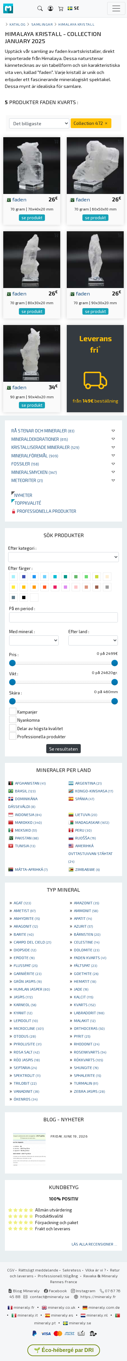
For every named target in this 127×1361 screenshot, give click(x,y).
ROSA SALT (26, 1052)
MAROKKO (28, 822)
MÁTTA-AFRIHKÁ (31, 869)
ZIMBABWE (87, 869)
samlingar (42, 24)
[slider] (12, 663)
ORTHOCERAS (89, 1028)
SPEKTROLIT (27, 1075)
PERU (83, 830)
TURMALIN (86, 1083)
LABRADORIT (89, 1012)
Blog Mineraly (26, 1290)
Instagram (85, 1290)
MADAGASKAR (92, 822)
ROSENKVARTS (90, 1052)
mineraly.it (28, 1315)
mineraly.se (79, 1322)
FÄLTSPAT (85, 965)
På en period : (22, 608)
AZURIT (83, 926)
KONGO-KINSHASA (94, 791)
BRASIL (25, 791)
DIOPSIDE (25, 949)
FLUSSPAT (25, 965)
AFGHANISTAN (30, 783)
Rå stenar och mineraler (43, 430)
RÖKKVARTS (88, 1059)
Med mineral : (22, 631)
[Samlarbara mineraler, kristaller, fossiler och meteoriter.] (8, 8)
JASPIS (23, 996)
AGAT (22, 902)
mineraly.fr (24, 1307)
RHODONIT (86, 1044)
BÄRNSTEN (87, 934)
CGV (10, 1270)
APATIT (83, 918)
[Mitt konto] (50, 9)
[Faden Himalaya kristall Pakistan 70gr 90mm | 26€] (95, 259)
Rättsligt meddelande (38, 1270)
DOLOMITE (86, 949)
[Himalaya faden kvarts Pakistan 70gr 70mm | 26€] (31, 165)
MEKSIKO (26, 830)
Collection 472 (89, 123)
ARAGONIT (26, 926)
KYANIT (23, 1012)
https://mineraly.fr (98, 1296)
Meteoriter (27, 480)
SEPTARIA (25, 1067)
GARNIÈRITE (27, 973)
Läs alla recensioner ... (94, 1244)
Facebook (57, 1290)
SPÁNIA (84, 798)
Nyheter (21, 495)
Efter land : (78, 631)
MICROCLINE (29, 1028)
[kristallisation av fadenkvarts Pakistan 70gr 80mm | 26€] (31, 259)
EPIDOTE (24, 957)
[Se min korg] (61, 9)
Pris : (14, 654)
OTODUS (25, 1036)
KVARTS (84, 1004)
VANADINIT (26, 1091)
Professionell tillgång (58, 1275)
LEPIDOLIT (26, 1020)
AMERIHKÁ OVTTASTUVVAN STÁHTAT (90, 853)
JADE (81, 989)
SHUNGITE (86, 1067)
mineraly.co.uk (61, 1307)
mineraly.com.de (104, 1307)
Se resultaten (63, 749)
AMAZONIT (86, 902)
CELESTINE (86, 942)
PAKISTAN (26, 838)
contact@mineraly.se (49, 1296)
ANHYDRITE (27, 918)
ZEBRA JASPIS (89, 1091)
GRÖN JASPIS (28, 981)
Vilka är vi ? (95, 1270)
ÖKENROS (25, 1099)
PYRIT (82, 1036)
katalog (17, 24)
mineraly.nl (97, 1315)
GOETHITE (86, 973)
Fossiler (25, 463)
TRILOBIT (25, 1083)
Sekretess (72, 1270)
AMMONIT (86, 910)
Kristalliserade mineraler (45, 447)
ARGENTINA (88, 783)
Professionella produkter (46, 511)
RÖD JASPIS (27, 1059)
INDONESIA (28, 814)
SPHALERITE (87, 1075)
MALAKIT (84, 1020)
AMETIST (24, 910)
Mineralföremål (34, 455)
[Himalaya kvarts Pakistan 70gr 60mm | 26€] (95, 165)
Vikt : (13, 673)
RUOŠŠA (85, 838)
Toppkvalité (26, 503)
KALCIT (83, 996)
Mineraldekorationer (39, 439)
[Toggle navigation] (116, 8)
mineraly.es (62, 1315)
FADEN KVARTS (90, 957)
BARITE (24, 934)
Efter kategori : (22, 548)
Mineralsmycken (34, 472)
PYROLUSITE (27, 1044)
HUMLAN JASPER (32, 989)
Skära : (15, 692)
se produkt (31, 217)
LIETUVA (86, 814)
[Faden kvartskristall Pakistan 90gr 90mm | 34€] (31, 352)
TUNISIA (25, 845)
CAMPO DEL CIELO (32, 942)
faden (18, 199)
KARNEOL (25, 1004)
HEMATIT (85, 981)
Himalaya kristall (76, 24)
